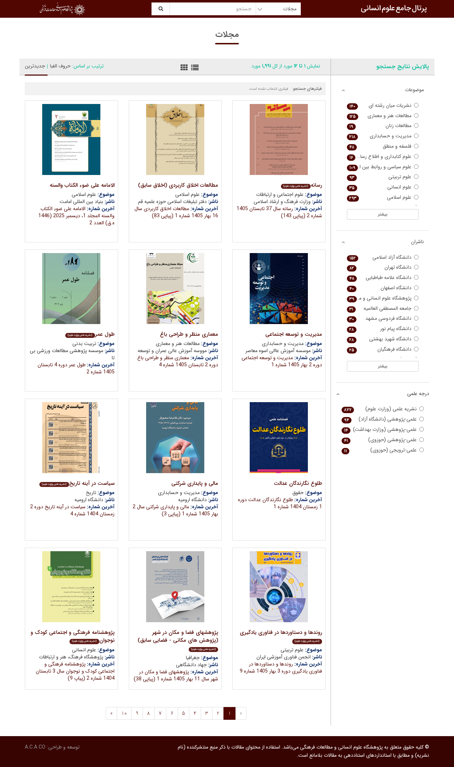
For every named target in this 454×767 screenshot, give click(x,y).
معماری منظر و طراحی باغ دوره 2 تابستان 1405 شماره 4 (177, 361)
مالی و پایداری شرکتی (194, 483)
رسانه (302, 185)
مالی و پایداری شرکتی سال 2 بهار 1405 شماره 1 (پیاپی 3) (175, 510)
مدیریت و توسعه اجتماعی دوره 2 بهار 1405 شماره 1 (282, 361)
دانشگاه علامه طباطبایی (380, 278)
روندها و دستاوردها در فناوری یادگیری (281, 635)
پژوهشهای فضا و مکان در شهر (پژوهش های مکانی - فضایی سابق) (178, 639)
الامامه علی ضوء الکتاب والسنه (82, 185)
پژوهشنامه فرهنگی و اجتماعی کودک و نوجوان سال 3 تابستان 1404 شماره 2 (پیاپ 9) (75, 671)
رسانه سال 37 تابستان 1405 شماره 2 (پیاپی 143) (279, 212)
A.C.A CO (35, 747)
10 (124, 713)
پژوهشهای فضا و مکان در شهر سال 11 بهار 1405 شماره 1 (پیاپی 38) (176, 675)
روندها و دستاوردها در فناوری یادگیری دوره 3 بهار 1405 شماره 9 (281, 667)
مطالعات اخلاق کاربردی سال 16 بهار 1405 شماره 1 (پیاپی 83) (176, 212)
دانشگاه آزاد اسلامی (380, 257)
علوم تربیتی (380, 177)
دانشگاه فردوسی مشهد (380, 318)
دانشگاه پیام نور (380, 329)
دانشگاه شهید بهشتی (380, 339)
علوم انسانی (380, 187)
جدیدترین (35, 66)
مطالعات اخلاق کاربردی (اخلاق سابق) (178, 185)
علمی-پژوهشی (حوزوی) (380, 440)
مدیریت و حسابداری (380, 136)
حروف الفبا (60, 66)
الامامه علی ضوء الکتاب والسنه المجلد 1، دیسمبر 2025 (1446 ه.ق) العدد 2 (76, 216)
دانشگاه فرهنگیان (380, 349)
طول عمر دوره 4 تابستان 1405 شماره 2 (76, 368)
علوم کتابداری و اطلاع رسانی (380, 157)
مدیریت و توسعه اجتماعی (293, 334)
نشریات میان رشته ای (380, 106)
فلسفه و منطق (380, 146)
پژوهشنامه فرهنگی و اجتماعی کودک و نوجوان (73, 636)
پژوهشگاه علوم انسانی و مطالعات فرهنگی (379, 298)
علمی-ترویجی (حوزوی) (380, 450)
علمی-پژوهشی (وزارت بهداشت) (380, 430)
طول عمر (91, 334)
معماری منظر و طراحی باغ (189, 334)
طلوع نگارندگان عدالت (298, 483)
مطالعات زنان (380, 126)
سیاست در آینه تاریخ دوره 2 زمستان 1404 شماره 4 (72, 510)
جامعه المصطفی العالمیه (380, 309)
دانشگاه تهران (380, 267)
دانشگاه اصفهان (380, 288)
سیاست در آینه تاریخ (78, 483)
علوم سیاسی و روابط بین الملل (380, 167)
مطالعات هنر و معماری (380, 116)
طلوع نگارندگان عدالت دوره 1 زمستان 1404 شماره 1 (280, 503)
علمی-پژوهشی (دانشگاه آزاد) (380, 419)
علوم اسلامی (380, 197)
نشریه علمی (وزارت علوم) (380, 409)
